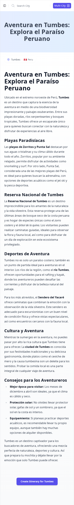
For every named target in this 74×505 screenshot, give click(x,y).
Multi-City (60, 5)
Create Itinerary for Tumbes (37, 481)
